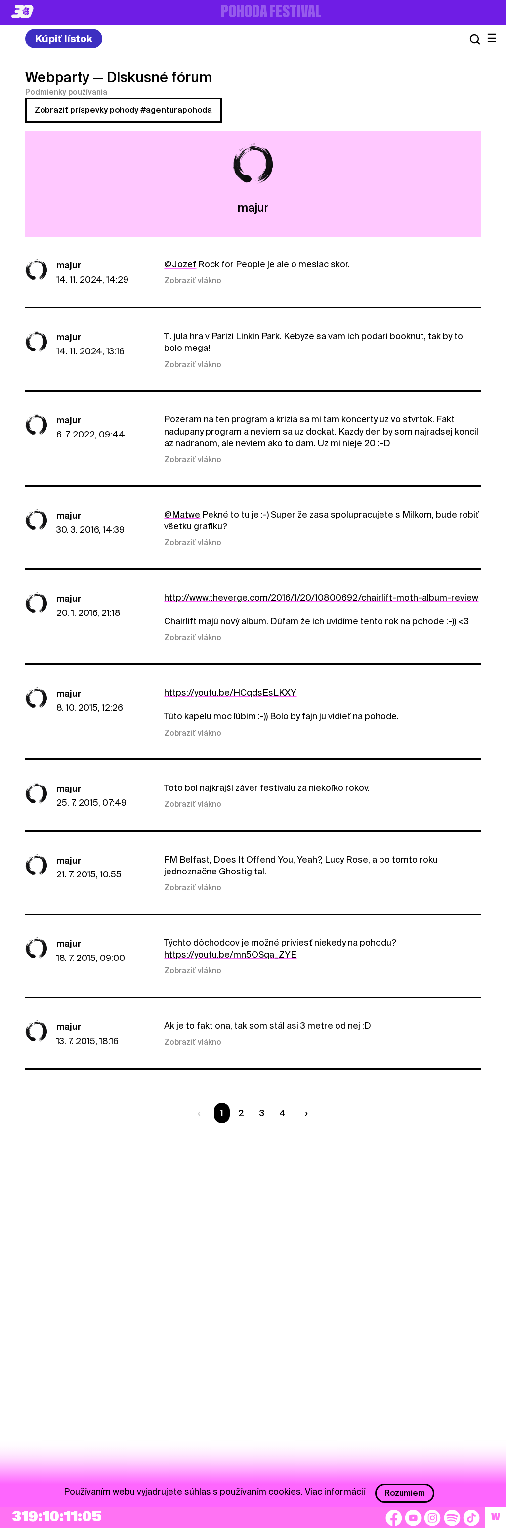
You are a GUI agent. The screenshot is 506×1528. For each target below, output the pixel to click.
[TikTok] (471, 1517)
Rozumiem (404, 1493)
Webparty (57, 77)
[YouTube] (413, 1517)
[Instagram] (432, 1517)
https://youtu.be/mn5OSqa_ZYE (230, 954)
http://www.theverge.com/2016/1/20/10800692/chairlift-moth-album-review (321, 597)
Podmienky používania (66, 92)
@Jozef (180, 264)
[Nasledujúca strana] (304, 1113)
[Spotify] (452, 1517)
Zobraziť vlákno (192, 280)
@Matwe (182, 514)
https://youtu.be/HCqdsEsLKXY (230, 692)
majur (68, 265)
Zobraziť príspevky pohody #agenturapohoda (123, 110)
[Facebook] (393, 1517)
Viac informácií (335, 1491)
